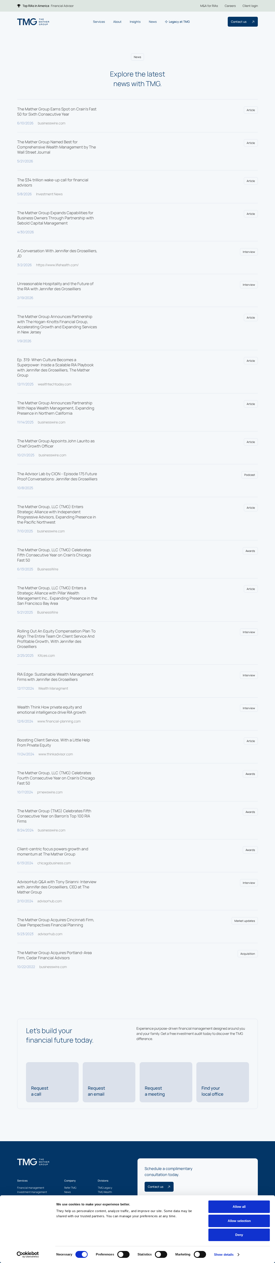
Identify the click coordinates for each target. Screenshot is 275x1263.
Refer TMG (70, 1188)
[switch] (123, 1254)
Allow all (239, 1206)
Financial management (30, 1188)
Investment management (32, 1192)
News (67, 1192)
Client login (250, 6)
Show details (224, 1254)
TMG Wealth (105, 1192)
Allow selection (239, 1221)
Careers (230, 6)
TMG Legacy (105, 1188)
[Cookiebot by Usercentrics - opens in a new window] (28, 1254)
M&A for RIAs (209, 6)
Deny (239, 1235)
